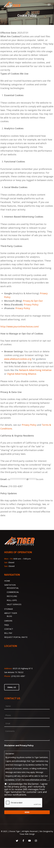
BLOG (9, 616)
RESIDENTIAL (13, 588)
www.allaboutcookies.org (17, 358)
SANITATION (10, 585)
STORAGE (8, 609)
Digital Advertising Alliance (21, 373)
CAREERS (8, 620)
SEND (27, 812)
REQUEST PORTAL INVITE (16, 637)
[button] (49, 4)
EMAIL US (12, 687)
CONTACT (8, 629)
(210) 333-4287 (18, 676)
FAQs (6, 625)
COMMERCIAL (13, 592)
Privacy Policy (31, 304)
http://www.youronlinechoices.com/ (19, 326)
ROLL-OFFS (12, 600)
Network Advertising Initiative (35, 370)
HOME (7, 580)
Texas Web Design (27, 834)
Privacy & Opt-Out (33, 300)
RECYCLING (12, 596)
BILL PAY (8, 633)
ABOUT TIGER (10, 613)
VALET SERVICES (14, 604)
